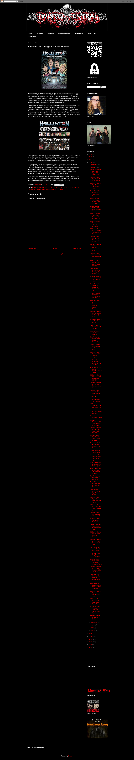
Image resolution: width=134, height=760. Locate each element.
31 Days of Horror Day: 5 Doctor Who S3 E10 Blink (95, 534)
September (94, 622)
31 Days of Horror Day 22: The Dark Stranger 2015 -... (95, 239)
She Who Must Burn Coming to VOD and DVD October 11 (95, 586)
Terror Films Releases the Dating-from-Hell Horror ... (95, 484)
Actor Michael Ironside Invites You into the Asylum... (95, 457)
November (94, 164)
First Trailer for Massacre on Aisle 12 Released (95, 339)
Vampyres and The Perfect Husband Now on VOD (95, 201)
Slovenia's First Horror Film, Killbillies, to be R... (95, 445)
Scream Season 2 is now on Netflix (95, 617)
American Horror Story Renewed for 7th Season (95, 554)
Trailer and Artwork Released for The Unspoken (95, 398)
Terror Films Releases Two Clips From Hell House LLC (95, 492)
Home (30, 33)
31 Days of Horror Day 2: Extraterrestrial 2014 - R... (95, 593)
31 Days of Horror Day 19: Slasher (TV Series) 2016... (96, 314)
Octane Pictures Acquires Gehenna (95, 332)
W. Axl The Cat (59, 189)
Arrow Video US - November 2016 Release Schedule (95, 295)
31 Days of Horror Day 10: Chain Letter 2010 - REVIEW (95, 430)
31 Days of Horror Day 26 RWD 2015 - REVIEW (95, 178)
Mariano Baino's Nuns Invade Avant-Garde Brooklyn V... (95, 438)
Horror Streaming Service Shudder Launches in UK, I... (95, 247)
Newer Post (32, 249)
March (93, 630)
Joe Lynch (59, 187)
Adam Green (36, 187)
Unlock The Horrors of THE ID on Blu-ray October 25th (95, 422)
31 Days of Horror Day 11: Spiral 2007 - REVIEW (95, 392)
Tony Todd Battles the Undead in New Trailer (95, 548)
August (93, 625)
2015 (91, 633)
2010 (91, 647)
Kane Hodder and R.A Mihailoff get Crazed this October (95, 471)
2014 (91, 636)
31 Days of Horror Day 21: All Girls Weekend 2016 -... (96, 255)
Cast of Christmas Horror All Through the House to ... (95, 193)
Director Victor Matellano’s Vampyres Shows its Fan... (96, 561)
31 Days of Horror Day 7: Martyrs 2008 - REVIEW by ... (95, 507)
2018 (91, 157)
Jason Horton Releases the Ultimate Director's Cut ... (95, 578)
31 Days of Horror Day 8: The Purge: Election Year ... (95, 499)
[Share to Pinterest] (63, 185)
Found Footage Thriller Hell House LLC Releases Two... (96, 216)
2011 (90, 644)
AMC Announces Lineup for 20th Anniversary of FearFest (95, 406)
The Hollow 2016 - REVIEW (96, 412)
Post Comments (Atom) (58, 254)
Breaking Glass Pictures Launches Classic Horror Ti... (95, 610)
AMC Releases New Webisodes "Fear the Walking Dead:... (94, 305)
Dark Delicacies (44, 187)
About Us (40, 33)
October (93, 167)
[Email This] (55, 185)
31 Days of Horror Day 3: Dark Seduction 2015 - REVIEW (95, 569)
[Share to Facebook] (61, 185)
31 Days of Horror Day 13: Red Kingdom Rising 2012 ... (95, 385)
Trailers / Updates (64, 33)
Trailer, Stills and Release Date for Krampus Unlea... (95, 347)
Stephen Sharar (40, 189)
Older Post (77, 249)
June (92, 627)
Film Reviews (78, 33)
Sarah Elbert (75, 187)
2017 (91, 159)
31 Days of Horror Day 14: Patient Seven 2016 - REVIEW (95, 377)
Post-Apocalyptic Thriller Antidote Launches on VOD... (95, 278)
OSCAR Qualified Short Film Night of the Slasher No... (95, 172)
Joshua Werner (66, 187)
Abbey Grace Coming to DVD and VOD (95, 326)
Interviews (50, 33)
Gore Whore (37, 184)
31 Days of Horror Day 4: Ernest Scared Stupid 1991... (95, 542)
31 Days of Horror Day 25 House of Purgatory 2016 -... (95, 185)
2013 (91, 639)
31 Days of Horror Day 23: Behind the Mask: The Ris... (95, 231)
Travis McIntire (50, 189)
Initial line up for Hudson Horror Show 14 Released (95, 223)
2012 (91, 641)
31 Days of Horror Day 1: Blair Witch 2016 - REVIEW (95, 601)
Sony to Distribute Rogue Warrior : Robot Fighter (96, 464)
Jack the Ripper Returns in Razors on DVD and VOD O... (95, 362)
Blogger (70, 756)
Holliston (52, 187)
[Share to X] (59, 185)
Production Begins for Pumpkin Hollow (96, 320)
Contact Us (32, 36)
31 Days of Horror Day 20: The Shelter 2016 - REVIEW (95, 263)
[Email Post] (51, 184)
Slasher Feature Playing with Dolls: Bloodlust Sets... (95, 208)
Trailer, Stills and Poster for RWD (95, 451)
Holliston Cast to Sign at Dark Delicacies (95, 520)
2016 (91, 162)
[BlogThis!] (57, 185)
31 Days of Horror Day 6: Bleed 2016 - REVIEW (95, 514)
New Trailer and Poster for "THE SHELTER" (95, 477)
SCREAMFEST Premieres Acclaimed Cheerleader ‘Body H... (95, 287)
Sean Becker (31, 189)
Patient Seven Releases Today (96, 416)
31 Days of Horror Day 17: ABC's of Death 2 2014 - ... (95, 354)
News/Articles (91, 33)
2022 (91, 154)
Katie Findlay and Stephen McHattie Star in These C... (96, 370)
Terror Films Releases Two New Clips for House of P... (95, 271)
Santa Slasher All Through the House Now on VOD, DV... (95, 527)
